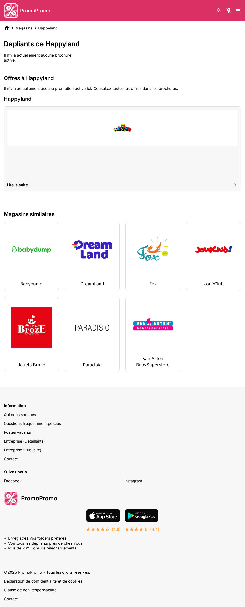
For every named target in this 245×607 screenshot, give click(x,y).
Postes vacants (17, 432)
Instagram (133, 481)
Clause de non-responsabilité (30, 590)
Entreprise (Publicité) (22, 450)
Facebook (13, 481)
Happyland (48, 28)
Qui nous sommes (20, 414)
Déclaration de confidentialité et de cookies (43, 581)
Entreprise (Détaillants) (24, 441)
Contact (11, 458)
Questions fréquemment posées (32, 423)
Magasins (23, 28)
